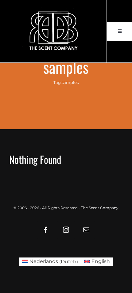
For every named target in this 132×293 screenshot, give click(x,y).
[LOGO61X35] (53, 31)
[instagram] (66, 230)
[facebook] (45, 230)
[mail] (86, 230)
